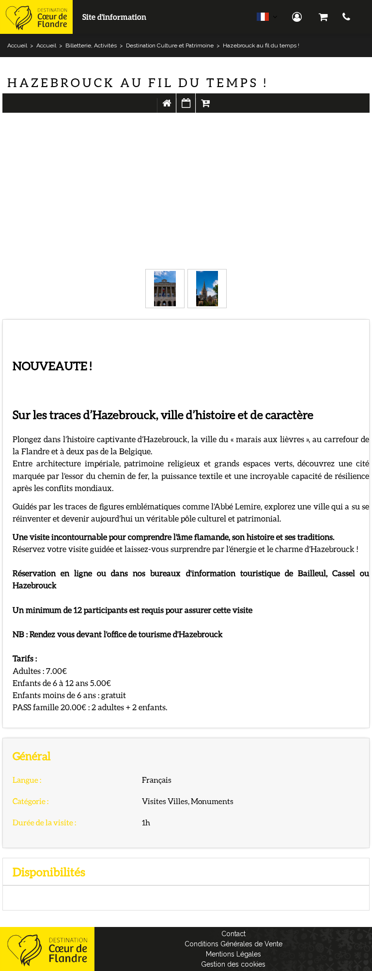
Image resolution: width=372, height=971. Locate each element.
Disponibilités (186, 107)
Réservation (205, 107)
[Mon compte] (298, 17)
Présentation (166, 107)
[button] (323, 17)
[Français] (267, 19)
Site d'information (114, 16)
